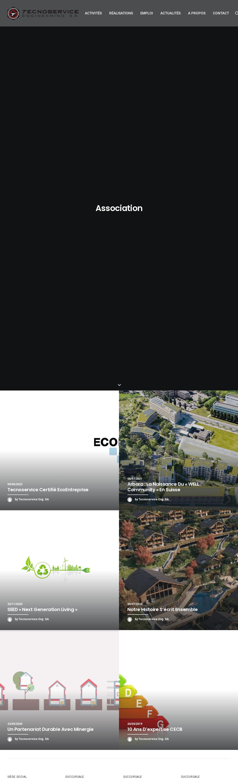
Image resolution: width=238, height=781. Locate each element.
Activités (93, 13)
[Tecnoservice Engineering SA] (43, 13)
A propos (196, 13)
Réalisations (121, 13)
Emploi (146, 13)
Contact (221, 13)
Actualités (170, 13)
